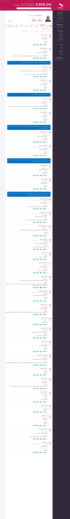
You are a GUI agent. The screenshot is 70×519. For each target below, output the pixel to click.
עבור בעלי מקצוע (60, 27)
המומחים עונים (60, 51)
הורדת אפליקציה (60, 15)
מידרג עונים (61, 53)
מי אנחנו (61, 32)
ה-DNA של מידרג (60, 41)
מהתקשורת (61, 34)
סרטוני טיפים (60, 54)
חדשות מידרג (61, 35)
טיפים (62, 46)
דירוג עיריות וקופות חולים (58, 59)
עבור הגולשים (60, 26)
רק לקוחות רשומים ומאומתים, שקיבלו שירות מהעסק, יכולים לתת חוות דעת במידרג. (33, 62)
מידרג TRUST (60, 39)
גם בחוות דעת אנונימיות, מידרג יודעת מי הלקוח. (39, 94)
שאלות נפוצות (60, 38)
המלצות (61, 47)
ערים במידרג (61, 17)
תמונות (62, 19)
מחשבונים (61, 50)
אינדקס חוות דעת (60, 18)
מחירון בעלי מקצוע (60, 21)
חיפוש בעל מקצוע (60, 14)
